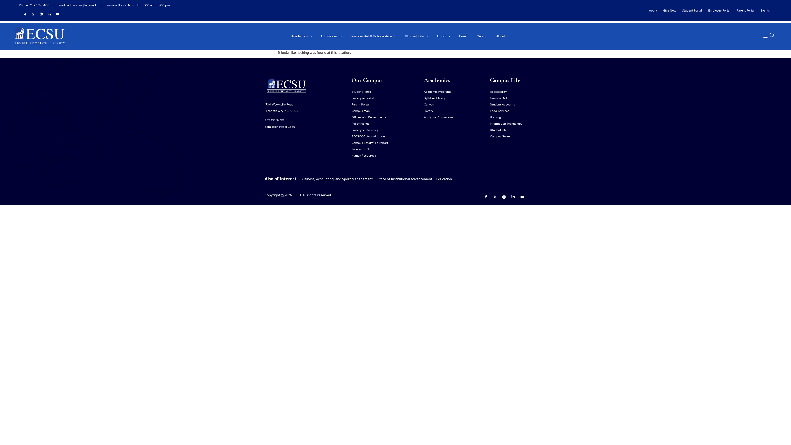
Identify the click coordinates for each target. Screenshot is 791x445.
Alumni (463, 36)
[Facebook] (23, 15)
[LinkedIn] (47, 15)
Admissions (329, 36)
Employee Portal (719, 10)
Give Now (669, 10)
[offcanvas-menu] (764, 36)
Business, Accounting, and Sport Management (337, 179)
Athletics (443, 36)
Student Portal (692, 10)
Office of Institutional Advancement (404, 179)
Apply (653, 10)
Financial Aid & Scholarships (371, 36)
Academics (299, 36)
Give (480, 36)
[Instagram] (39, 15)
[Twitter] (31, 15)
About (500, 36)
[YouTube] (56, 15)
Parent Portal (746, 10)
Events (765, 10)
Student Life (414, 36)
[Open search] (772, 35)
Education (444, 179)
